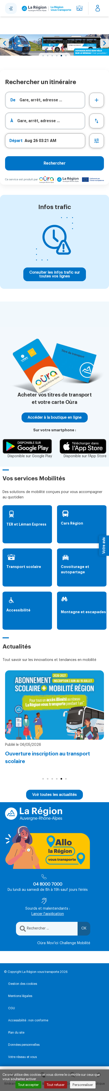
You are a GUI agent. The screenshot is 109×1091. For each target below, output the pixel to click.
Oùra (41, 943)
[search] (52, 100)
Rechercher (55, 163)
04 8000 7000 (47, 884)
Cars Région (72, 523)
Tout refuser (56, 1085)
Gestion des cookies (22, 983)
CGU (11, 1008)
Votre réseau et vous (22, 1056)
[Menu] (11, 8)
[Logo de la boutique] (45, 8)
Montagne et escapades (83, 612)
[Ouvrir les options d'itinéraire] (96, 140)
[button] (4, 43)
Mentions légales (20, 996)
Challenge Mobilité (75, 943)
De (12, 100)
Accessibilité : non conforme (28, 1020)
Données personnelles (24, 1044)
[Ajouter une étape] (96, 100)
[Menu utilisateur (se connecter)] (98, 8)
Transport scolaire (23, 566)
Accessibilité (18, 610)
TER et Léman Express (26, 524)
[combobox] (45, 100)
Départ (16, 140)
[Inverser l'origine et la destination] (96, 121)
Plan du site (16, 1032)
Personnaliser (82, 1085)
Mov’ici (52, 943)
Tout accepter (28, 1085)
